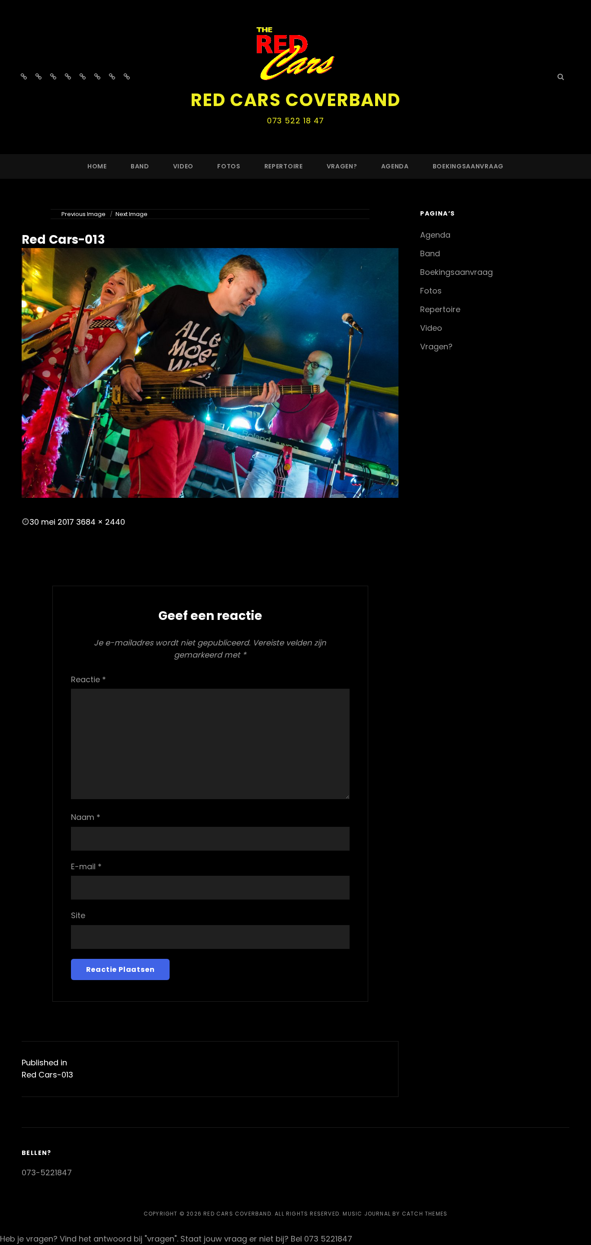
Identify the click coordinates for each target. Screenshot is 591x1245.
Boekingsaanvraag (468, 166)
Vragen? (342, 166)
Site (78, 915)
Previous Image (83, 214)
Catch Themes (424, 1213)
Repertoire (283, 166)
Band (140, 166)
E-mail (86, 866)
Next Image (132, 214)
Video (183, 166)
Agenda (395, 166)
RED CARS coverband (296, 100)
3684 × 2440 (100, 521)
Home (97, 166)
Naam (85, 817)
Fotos (229, 166)
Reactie (88, 679)
